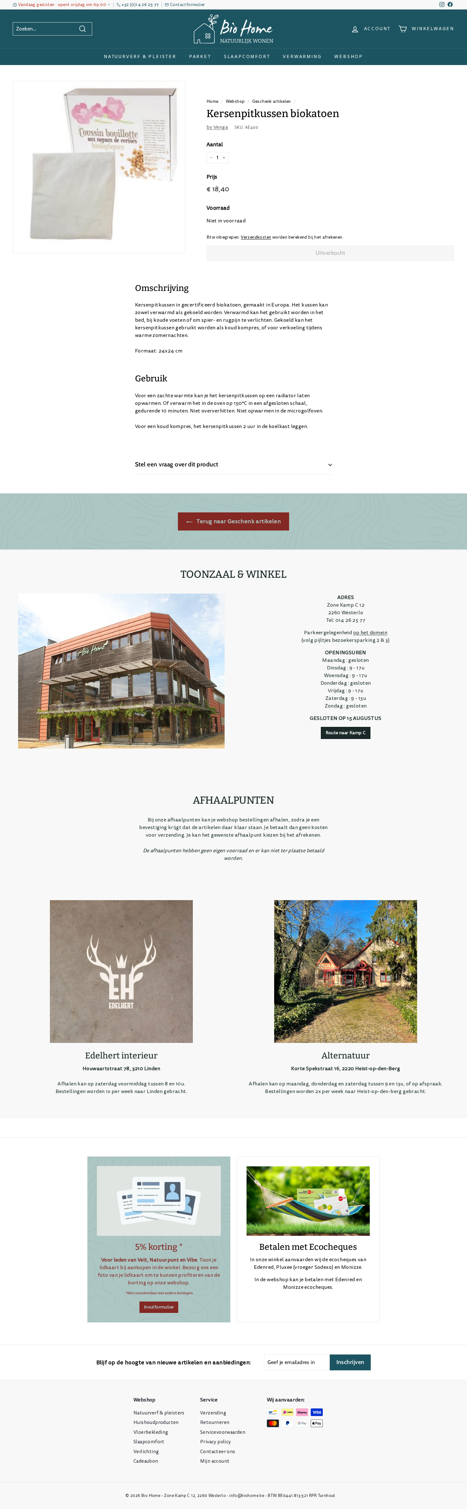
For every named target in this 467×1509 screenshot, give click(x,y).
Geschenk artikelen (271, 101)
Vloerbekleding (150, 1432)
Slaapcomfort (247, 57)
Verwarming (302, 57)
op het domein (370, 632)
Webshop (348, 57)
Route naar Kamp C (346, 733)
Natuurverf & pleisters (159, 1413)
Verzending (213, 1413)
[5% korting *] (159, 1201)
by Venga (217, 127)
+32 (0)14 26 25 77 (140, 5)
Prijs (211, 177)
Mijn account (214, 1461)
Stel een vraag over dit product (176, 464)
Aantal (214, 144)
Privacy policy (215, 1442)
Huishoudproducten (156, 1422)
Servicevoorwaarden (222, 1432)
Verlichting (146, 1451)
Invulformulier (159, 1307)
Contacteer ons (217, 1451)
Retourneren (214, 1422)
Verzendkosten (256, 237)
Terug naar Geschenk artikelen (238, 521)
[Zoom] (99, 167)
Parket (200, 57)
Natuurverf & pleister (140, 57)
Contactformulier (187, 5)
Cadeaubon (145, 1461)
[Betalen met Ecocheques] (308, 1201)
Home (212, 101)
